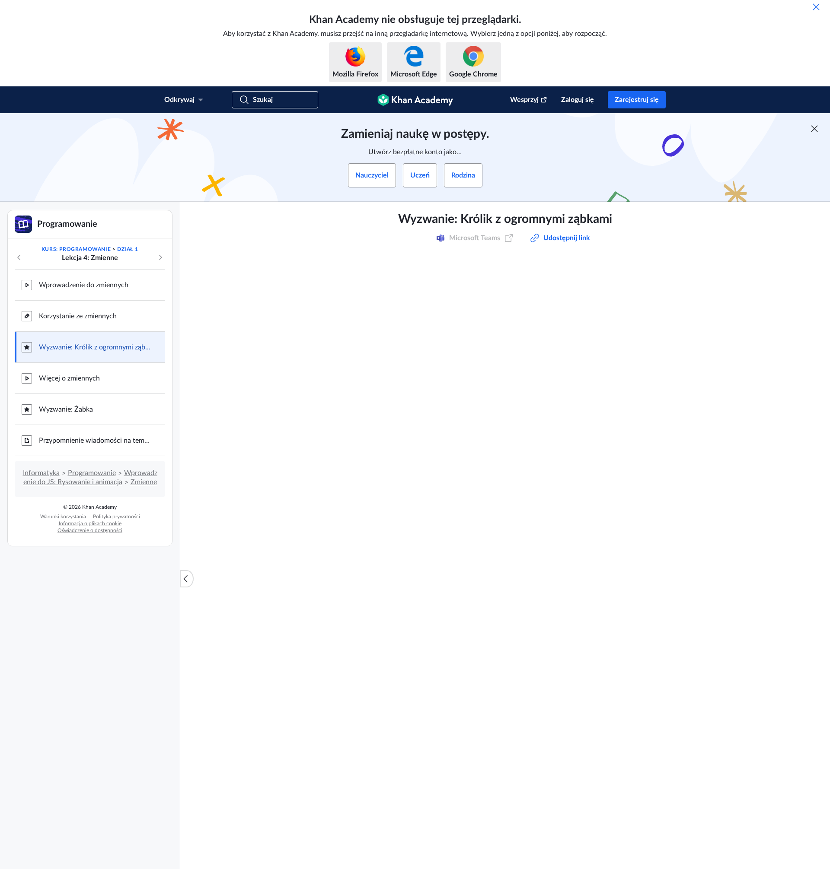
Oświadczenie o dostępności (89, 530)
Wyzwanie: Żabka (66, 409)
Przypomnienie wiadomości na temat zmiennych (95, 440)
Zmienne (144, 482)
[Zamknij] (816, 7)
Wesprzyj (524, 99)
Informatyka (41, 472)
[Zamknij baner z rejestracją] (814, 128)
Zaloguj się (577, 99)
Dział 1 (127, 249)
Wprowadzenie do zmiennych (83, 285)
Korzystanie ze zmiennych (78, 316)
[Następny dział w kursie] (160, 257)
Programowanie (92, 472)
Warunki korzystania (63, 516)
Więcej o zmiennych (69, 378)
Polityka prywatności (116, 516)
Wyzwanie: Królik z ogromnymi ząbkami (95, 347)
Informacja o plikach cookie (90, 523)
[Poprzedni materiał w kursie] (19, 257)
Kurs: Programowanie (76, 249)
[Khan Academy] (415, 100)
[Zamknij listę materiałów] (187, 578)
